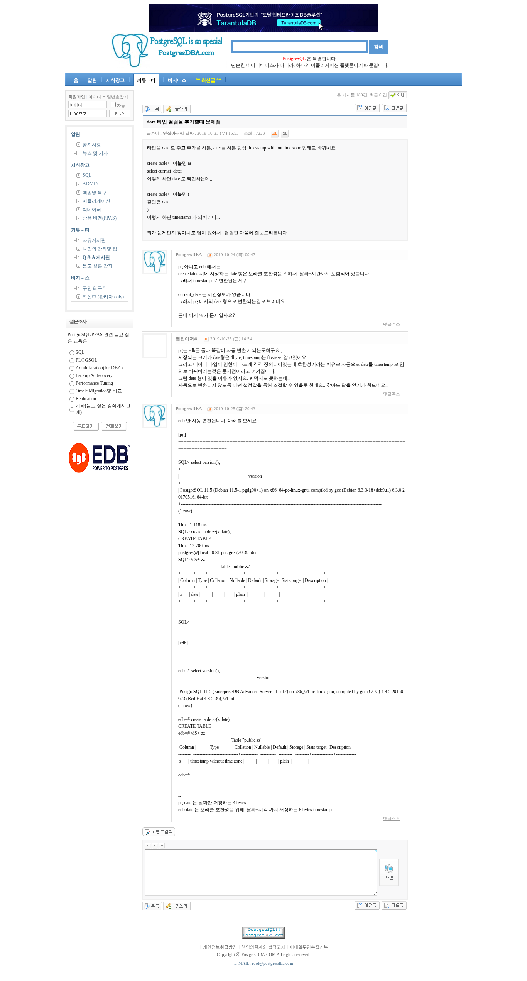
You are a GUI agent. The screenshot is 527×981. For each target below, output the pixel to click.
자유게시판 (94, 240)
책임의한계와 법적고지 (263, 947)
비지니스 (177, 80)
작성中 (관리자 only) (103, 296)
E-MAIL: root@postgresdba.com (263, 963)
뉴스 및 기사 (95, 153)
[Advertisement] (439, 206)
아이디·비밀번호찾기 (108, 97)
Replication (86, 398)
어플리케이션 (96, 201)
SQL (87, 175)
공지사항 (92, 144)
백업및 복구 (95, 192)
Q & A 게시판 (96, 257)
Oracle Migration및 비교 (99, 391)
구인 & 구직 (95, 288)
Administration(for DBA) (99, 367)
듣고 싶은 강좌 (98, 266)
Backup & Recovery (94, 375)
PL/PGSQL (86, 360)
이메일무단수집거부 (309, 947)
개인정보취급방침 (220, 947)
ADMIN (91, 183)
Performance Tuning (94, 383)
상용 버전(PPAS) (100, 218)
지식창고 (115, 80)
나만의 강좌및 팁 (100, 249)
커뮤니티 (146, 80)
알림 (92, 80)
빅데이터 (92, 209)
